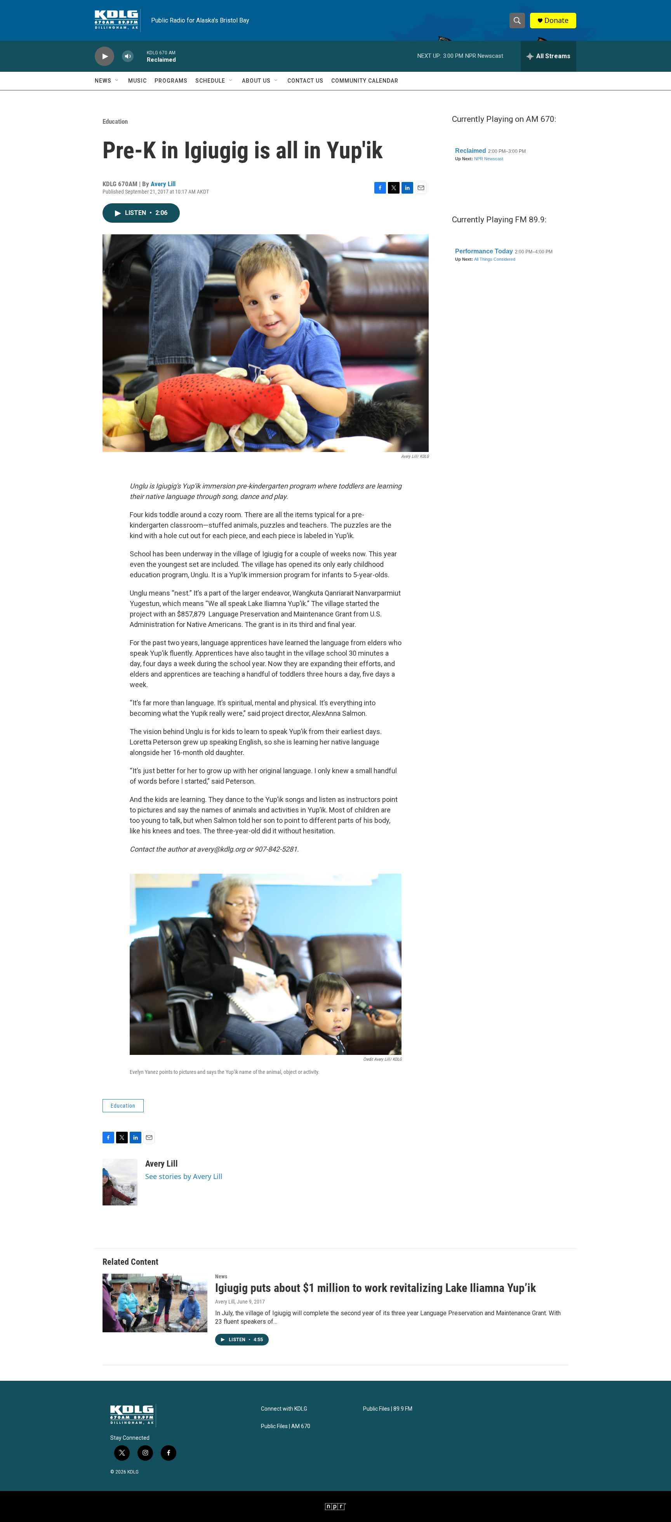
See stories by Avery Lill (184, 1176)
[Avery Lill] (120, 1182)
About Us (256, 81)
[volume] (127, 56)
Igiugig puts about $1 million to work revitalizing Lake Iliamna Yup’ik (375, 1288)
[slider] (140, 56)
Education (115, 121)
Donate (556, 20)
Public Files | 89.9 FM (387, 1409)
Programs (171, 81)
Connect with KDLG (284, 1409)
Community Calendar (364, 81)
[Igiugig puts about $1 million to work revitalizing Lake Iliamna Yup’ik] (155, 1303)
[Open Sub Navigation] (117, 81)
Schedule (210, 81)
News (103, 81)
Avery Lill (163, 184)
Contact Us (305, 81)
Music (137, 81)
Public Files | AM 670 (285, 1426)
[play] (104, 56)
